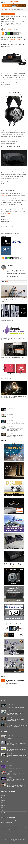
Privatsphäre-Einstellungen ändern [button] (8, 817)
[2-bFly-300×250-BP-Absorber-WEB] (14, 672)
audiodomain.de (7, 213)
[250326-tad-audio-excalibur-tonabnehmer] (14, 496)
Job (2, 807)
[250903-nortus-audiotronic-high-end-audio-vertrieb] (14, 637)
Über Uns (3, 812)
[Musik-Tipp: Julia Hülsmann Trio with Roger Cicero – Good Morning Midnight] (3, 415)
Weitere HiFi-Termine (5, 690)
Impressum (3, 795)
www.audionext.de (8, 230)
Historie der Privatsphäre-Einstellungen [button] (9, 820)
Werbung (3, 805)
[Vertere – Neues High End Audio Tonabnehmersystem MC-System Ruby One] (14, 368)
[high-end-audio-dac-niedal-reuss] (14, 566)
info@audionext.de (8, 228)
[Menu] (2, 2)
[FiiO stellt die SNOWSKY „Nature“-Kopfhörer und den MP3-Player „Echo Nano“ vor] (14, 387)
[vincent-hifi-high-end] (14, 602)
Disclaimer (3, 800)
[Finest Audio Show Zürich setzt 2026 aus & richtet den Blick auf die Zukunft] (14, 330)
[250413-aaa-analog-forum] (14, 460)
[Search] (4, 2)
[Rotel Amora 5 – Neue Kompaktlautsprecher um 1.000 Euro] (14, 349)
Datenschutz (3, 797)
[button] (3, 33)
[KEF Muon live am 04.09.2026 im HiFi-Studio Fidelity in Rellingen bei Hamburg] (14, 310)
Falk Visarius (8, 29)
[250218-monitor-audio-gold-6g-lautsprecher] (14, 478)
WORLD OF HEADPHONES (14, 39)
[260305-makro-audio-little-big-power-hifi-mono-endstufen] (14, 549)
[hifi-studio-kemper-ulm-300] (16, 245)
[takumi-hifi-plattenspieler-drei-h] (14, 584)
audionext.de (4, 195)
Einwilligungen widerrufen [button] (6, 822)
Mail (2, 810)
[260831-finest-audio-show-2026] (14, 531)
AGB (2, 802)
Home (2, 815)
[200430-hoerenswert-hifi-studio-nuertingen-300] (6, 254)
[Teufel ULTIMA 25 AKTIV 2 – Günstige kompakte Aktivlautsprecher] (14, 291)
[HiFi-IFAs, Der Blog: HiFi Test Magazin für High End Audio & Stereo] (14, 2)
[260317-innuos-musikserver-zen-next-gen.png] (14, 513)
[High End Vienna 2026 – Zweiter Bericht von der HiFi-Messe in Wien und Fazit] (3, 772)
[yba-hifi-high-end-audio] (14, 619)
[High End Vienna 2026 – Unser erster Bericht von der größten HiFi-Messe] (3, 778)
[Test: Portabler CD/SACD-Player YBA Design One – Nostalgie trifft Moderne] (3, 434)
